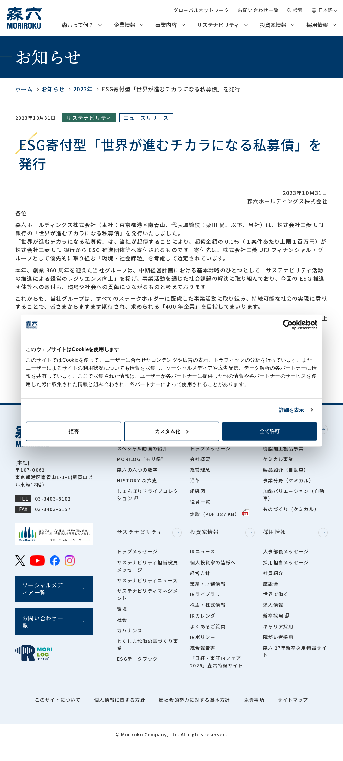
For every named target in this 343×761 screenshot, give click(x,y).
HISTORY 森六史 (137, 480)
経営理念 (200, 469)
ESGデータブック (137, 658)
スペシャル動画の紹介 (142, 448)
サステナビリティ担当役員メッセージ (147, 566)
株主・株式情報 (208, 604)
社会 (122, 619)
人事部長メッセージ (286, 551)
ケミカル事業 (278, 459)
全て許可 (270, 431)
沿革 (195, 480)
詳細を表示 (291, 410)
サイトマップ (293, 699)
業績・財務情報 (208, 583)
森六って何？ (78, 25)
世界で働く (275, 594)
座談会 (270, 583)
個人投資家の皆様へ (213, 562)
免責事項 (254, 699)
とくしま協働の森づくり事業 (147, 645)
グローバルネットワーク (201, 10)
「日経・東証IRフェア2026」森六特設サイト (216, 662)
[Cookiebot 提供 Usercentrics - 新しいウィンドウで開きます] (288, 325)
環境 (122, 608)
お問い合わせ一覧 (258, 10)
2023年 (83, 89)
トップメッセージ (210, 448)
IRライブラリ (205, 594)
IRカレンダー (205, 615)
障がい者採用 (278, 637)
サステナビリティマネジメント (147, 594)
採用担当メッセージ (286, 562)
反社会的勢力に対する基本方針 (194, 699)
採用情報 (317, 25)
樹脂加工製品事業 (283, 448)
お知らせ (53, 89)
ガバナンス (129, 630)
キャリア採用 (278, 626)
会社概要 (200, 459)
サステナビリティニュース (147, 580)
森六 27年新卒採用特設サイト (295, 651)
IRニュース (202, 551)
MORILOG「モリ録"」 (143, 459)
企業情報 (124, 25)
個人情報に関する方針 (119, 699)
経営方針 (200, 573)
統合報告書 (202, 647)
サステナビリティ (218, 25)
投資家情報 (273, 25)
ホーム (24, 89)
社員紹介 (273, 573)
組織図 (197, 491)
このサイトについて (58, 699)
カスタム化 (167, 431)
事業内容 (166, 25)
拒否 (74, 431)
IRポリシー (203, 637)
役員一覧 (200, 501)
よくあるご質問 (208, 626)
